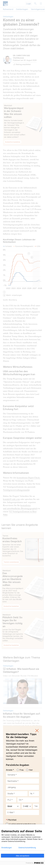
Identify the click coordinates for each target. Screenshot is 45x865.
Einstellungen (6, 848)
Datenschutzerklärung (27, 848)
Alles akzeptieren (22, 856)
